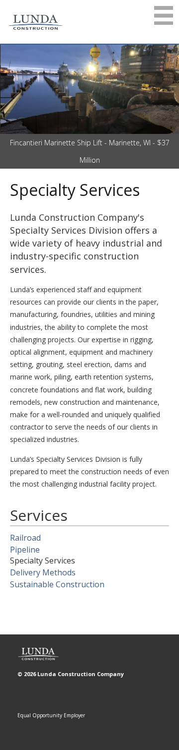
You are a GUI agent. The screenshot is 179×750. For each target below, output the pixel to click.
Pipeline (25, 549)
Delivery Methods (43, 572)
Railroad (25, 537)
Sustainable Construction (57, 584)
